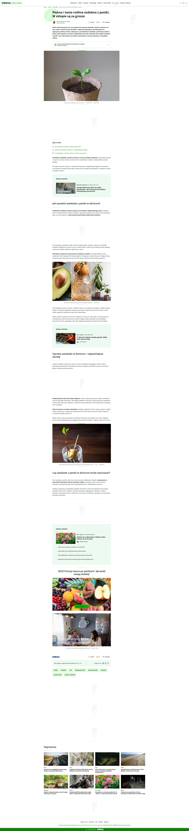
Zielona (49, 7)
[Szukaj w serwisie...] (180, 3)
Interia (45, 7)
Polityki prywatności (88, 825)
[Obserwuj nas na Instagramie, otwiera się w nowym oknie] (105, 663)
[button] (74, 3)
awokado (63, 670)
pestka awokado (93, 670)
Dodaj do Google (69, 45)
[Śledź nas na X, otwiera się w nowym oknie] (108, 663)
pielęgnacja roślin (80, 670)
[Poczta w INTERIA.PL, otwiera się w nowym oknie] (183, 3)
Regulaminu (78, 825)
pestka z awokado (70, 675)
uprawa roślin (57, 675)
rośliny (56, 670)
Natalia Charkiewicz (65, 21)
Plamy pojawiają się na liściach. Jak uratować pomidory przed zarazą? (75, 555)
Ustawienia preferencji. (97, 825)
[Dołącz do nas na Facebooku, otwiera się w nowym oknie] (103, 663)
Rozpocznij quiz (80, 606)
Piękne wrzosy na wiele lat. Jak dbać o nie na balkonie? (71, 547)
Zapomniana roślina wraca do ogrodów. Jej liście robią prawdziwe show (75, 559)
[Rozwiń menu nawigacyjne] (186, 3)
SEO (70, 670)
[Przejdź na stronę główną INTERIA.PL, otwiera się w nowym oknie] (6, 3)
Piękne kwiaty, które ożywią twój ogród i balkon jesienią (72, 551)
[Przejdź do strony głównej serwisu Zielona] (16, 3)
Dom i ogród (55, 7)
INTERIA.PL (110, 825)
